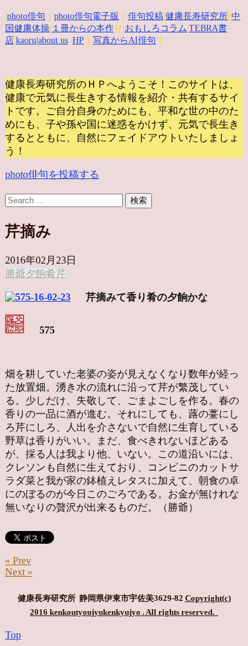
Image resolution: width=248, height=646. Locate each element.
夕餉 (35, 273)
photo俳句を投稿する (52, 174)
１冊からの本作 (83, 28)
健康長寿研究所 (196, 16)
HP (78, 40)
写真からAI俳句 (124, 40)
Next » (18, 572)
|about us (52, 40)
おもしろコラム (156, 28)
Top (13, 634)
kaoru (26, 40)
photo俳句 (26, 16)
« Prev (18, 560)
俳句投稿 (145, 16)
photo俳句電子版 (86, 16)
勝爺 (15, 273)
